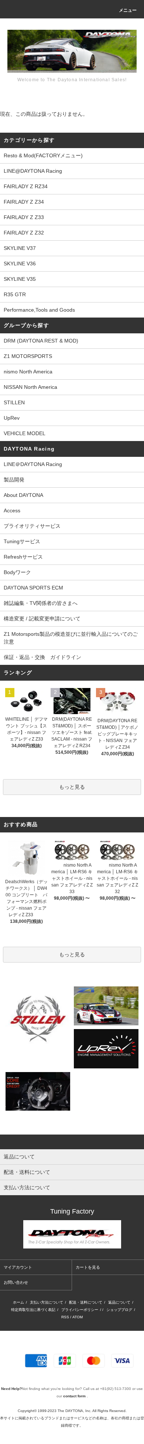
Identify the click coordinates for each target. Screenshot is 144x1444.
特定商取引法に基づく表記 (33, 1310)
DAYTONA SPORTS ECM (33, 588)
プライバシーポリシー (79, 1310)
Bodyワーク (17, 572)
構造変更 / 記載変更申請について (42, 618)
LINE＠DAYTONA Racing (33, 464)
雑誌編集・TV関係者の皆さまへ (41, 603)
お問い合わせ (16, 1282)
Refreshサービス (23, 557)
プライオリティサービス (32, 526)
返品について (119, 1302)
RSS (65, 1317)
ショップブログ (119, 1310)
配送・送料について (85, 1302)
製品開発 (14, 480)
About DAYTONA (23, 495)
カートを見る (88, 1267)
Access (12, 510)
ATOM (77, 1317)
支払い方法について (46, 1302)
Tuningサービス (24, 541)
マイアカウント (18, 1267)
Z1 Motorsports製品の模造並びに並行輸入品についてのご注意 (71, 638)
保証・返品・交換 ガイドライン (42, 657)
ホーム (18, 1302)
